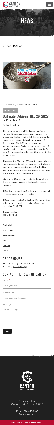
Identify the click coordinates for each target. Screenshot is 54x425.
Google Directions (27, 408)
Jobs (5, 240)
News (5, 251)
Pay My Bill (7, 225)
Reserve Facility (9, 235)
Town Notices (10, 110)
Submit (7, 331)
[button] (49, 4)
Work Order (8, 230)
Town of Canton (11, 4)
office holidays (19, 266)
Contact (6, 245)
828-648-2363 (31, 411)
